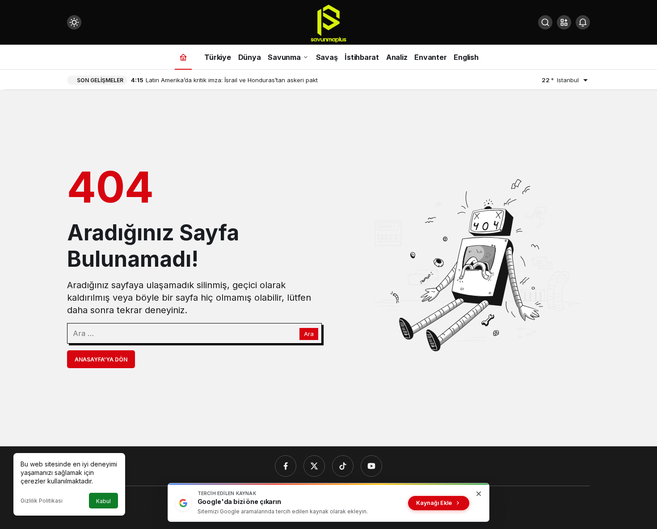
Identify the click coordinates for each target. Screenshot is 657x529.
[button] (564, 22)
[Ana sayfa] (183, 57)
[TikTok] (343, 466)
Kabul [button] (103, 501)
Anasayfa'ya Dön (101, 359)
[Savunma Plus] (328, 23)
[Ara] (545, 22)
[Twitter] (314, 466)
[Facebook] (285, 466)
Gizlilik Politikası (42, 500)
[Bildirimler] (583, 22)
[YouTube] (371, 466)
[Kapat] (478, 494)
